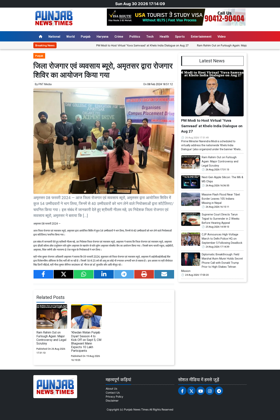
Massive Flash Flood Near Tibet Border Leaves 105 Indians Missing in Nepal (221, 198)
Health (164, 36)
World (70, 36)
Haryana (102, 36)
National (54, 36)
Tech (150, 36)
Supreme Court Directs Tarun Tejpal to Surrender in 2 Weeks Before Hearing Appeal (220, 218)
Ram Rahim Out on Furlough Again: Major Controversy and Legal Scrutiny (227, 45)
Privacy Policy (114, 396)
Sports (180, 36)
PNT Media (45, 84)
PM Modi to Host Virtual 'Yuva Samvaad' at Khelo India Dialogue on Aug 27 (128, 45)
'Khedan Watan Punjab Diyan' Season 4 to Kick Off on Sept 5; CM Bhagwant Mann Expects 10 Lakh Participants (86, 342)
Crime (118, 36)
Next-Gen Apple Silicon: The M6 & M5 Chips (222, 179)
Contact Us (113, 392)
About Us (111, 388)
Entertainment (201, 36)
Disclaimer (112, 400)
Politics (134, 36)
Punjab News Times (136, 409)
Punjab (85, 36)
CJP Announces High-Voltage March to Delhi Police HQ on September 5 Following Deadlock (222, 238)
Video (222, 36)
